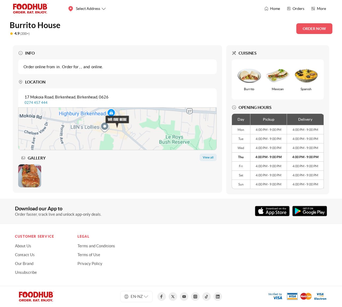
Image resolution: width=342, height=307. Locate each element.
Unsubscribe (26, 272)
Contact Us (25, 254)
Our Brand (24, 263)
